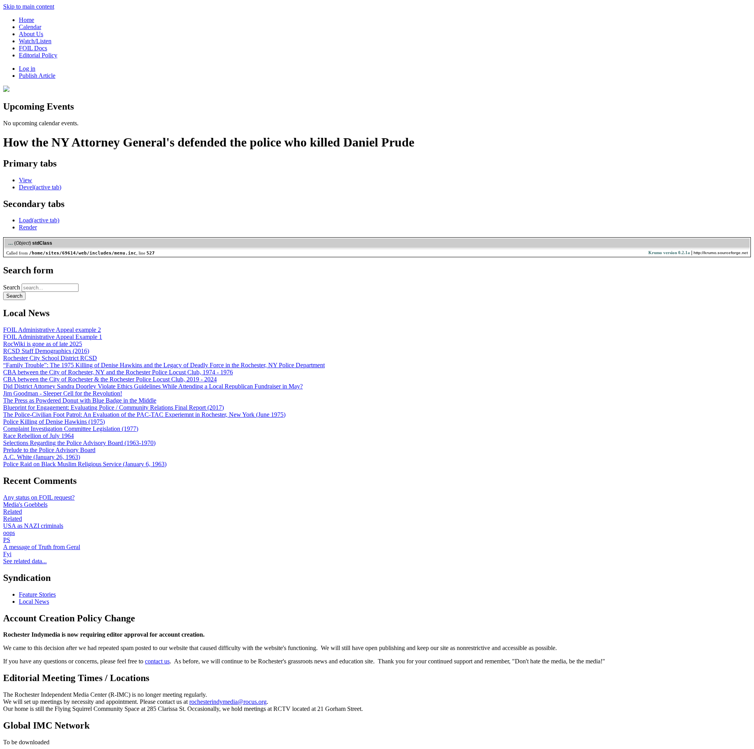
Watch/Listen (35, 41)
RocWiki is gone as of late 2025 (42, 344)
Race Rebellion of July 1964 (38, 435)
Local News (34, 601)
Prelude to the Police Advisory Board (49, 450)
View (25, 180)
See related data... (25, 561)
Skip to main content (28, 6)
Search (12, 287)
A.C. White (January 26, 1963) (41, 457)
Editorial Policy (38, 55)
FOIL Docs (33, 48)
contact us (157, 661)
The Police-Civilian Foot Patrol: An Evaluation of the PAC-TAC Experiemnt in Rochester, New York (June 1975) (144, 414)
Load (39, 220)
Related (12, 511)
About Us (31, 34)
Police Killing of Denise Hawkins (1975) (54, 421)
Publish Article (37, 75)
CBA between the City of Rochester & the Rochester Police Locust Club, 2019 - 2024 (110, 379)
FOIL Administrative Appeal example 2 (52, 329)
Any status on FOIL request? (39, 497)
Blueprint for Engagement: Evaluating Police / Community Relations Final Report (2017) (113, 407)
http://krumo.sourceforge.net (721, 253)
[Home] (6, 89)
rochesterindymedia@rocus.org (228, 701)
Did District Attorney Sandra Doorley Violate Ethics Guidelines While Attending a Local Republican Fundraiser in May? (153, 386)
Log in (27, 68)
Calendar (30, 27)
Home (26, 19)
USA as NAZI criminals (33, 525)
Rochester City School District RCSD (50, 358)
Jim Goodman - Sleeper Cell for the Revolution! (62, 393)
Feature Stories (37, 594)
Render (28, 227)
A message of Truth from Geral (41, 547)
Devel (40, 187)
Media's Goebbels (25, 504)
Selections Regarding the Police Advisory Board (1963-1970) (79, 443)
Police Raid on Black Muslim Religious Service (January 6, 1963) (85, 464)
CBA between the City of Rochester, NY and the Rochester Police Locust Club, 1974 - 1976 (118, 372)
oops (9, 532)
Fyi (7, 554)
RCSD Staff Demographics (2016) (46, 351)
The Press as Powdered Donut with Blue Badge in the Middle (79, 400)
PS (6, 540)
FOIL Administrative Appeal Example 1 (52, 336)
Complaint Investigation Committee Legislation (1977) (70, 428)
